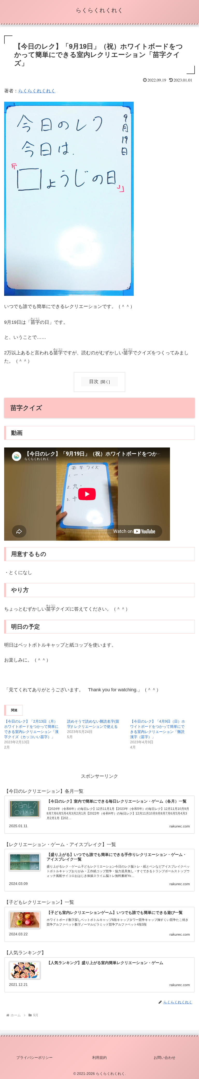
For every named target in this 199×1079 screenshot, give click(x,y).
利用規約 (99, 1057)
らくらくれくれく (36, 90)
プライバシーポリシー (34, 1057)
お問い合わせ (164, 1057)
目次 (93, 381)
